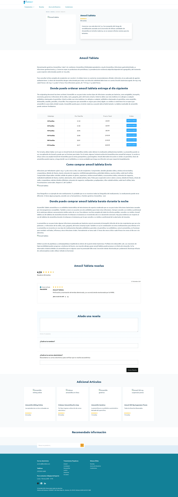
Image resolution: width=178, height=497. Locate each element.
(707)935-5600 (41, 471)
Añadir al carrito (131, 120)
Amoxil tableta (60, 11)
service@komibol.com (43, 464)
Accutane (66, 474)
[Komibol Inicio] (29, 2)
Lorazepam (67, 466)
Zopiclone (66, 472)
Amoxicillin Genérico (96, 388)
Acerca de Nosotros (95, 466)
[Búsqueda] (82, 445)
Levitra (65, 470)
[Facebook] (41, 483)
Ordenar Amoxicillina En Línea (67, 388)
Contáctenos (93, 468)
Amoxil (53, 11)
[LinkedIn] (45, 483)
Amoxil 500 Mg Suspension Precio (134, 388)
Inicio (47, 11)
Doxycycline (67, 468)
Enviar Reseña (132, 370)
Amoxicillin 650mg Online (32, 388)
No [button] (68, 296)
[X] (38, 483)
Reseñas (92, 464)
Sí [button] (65, 296)
